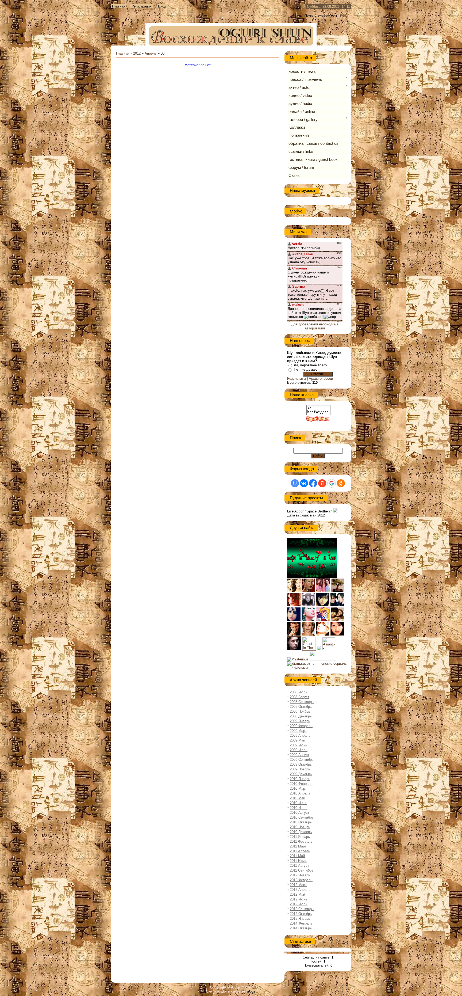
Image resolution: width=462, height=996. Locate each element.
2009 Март (298, 731)
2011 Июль (298, 861)
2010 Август (299, 813)
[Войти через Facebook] (313, 483)
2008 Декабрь (301, 716)
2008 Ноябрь (300, 711)
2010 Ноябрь (300, 827)
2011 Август (299, 866)
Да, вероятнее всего (310, 365)
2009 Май (297, 740)
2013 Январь (300, 919)
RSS (343, 15)
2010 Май (297, 798)
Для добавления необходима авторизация (314, 326)
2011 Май (297, 856)
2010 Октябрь (301, 822)
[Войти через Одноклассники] (341, 483)
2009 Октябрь (301, 764)
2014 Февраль (301, 923)
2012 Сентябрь (302, 909)
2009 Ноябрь (300, 769)
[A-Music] (294, 620)
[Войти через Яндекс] (322, 483)
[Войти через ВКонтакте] (304, 483)
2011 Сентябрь (301, 870)
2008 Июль (298, 692)
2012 (137, 53)
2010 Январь (300, 779)
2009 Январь (300, 721)
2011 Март (298, 846)
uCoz (251, 991)
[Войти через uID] (295, 483)
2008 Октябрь (301, 707)
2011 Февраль (301, 841)
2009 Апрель (300, 735)
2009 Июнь (298, 745)
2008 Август (299, 697)
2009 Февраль (301, 726)
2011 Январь (300, 837)
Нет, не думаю (305, 369)
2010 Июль (298, 808)
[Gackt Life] (322, 634)
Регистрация (142, 6)
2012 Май (297, 894)
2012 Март (298, 885)
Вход (162, 6)
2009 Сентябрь (302, 760)
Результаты (296, 379)
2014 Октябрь (301, 928)
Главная (118, 6)
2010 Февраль (301, 784)
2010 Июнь (298, 803)
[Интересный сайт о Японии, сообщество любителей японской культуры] (337, 591)
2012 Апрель (300, 890)
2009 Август (299, 755)
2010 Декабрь (301, 832)
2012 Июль (298, 904)
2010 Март (298, 788)
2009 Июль (298, 750)
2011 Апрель (300, 851)
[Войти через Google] (331, 483)
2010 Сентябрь (302, 817)
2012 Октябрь (301, 914)
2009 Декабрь (301, 774)
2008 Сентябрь (302, 702)
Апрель (151, 53)
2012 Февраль (301, 880)
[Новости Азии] (323, 659)
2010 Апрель (300, 793)
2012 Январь (300, 875)
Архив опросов (321, 379)
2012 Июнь (298, 899)
